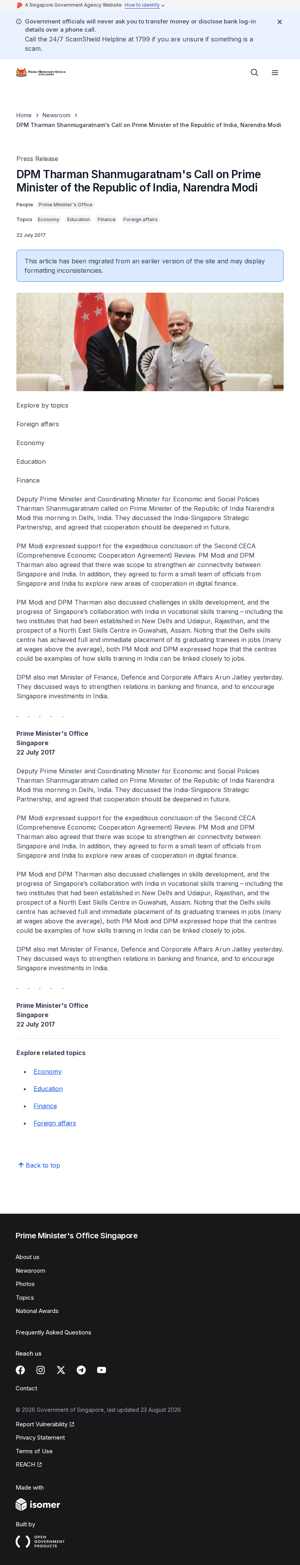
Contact (26, 1388)
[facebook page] (20, 1370)
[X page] (61, 1370)
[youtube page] (101, 1370)
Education (48, 1089)
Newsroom (56, 115)
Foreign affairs (55, 1123)
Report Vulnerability (42, 1424)
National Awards (37, 1311)
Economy (48, 1071)
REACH (25, 1464)
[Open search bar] (254, 72)
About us (27, 1257)
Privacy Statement (40, 1437)
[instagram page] (40, 1370)
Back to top (43, 1165)
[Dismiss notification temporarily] (279, 22)
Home (24, 115)
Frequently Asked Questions (53, 1332)
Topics (25, 1297)
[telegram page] (81, 1370)
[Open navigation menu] (275, 72)
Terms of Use (34, 1451)
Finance (45, 1106)
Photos (25, 1284)
